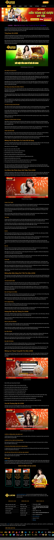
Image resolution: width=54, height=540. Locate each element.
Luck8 (8, 523)
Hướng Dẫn (44, 6)
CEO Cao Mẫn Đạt (36, 516)
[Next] (52, 14)
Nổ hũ (25, 6)
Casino (20, 6)
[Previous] (2, 14)
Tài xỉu (31, 6)
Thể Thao (37, 6)
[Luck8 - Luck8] (13, 2)
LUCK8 (9, 6)
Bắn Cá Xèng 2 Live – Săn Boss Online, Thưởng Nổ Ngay (9, 476)
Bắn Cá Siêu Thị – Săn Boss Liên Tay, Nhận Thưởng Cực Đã (18, 476)
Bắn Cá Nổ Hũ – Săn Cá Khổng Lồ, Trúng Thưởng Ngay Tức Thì (26, 476)
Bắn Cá (14, 6)
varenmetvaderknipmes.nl (21, 494)
